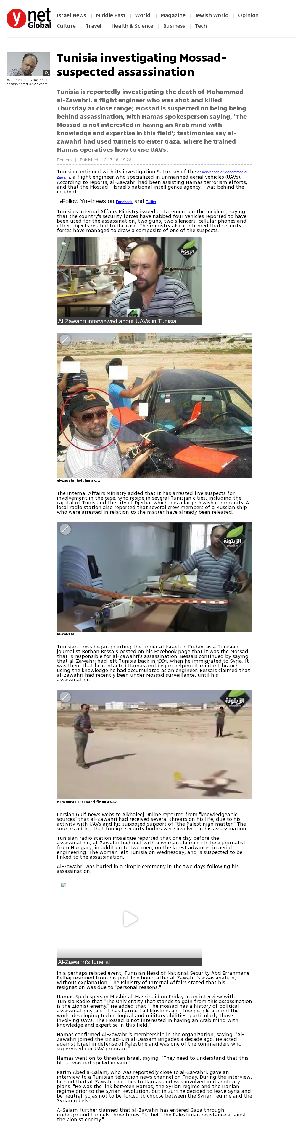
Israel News (71, 15)
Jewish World (211, 15)
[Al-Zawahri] (154, 577)
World (143, 15)
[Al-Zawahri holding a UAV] (154, 405)
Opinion (248, 15)
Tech (201, 26)
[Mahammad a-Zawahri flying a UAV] (154, 744)
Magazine (173, 15)
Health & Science (132, 26)
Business (174, 26)
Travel (93, 26)
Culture (66, 26)
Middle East (110, 15)
